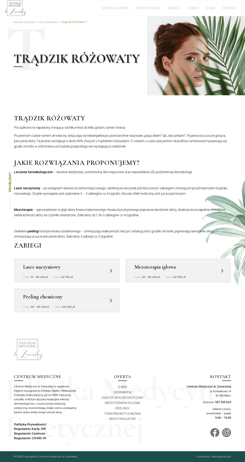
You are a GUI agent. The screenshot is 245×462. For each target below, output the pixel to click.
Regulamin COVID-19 (30, 438)
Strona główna (24, 22)
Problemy (10, 182)
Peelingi (122, 408)
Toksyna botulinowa (122, 413)
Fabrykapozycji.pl (221, 456)
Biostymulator (122, 419)
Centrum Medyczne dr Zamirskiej (57, 456)
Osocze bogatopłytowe (122, 397)
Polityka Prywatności (30, 424)
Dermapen (122, 392)
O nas (122, 387)
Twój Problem (48, 22)
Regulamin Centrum (29, 433)
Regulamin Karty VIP (30, 429)
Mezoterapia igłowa (122, 403)
